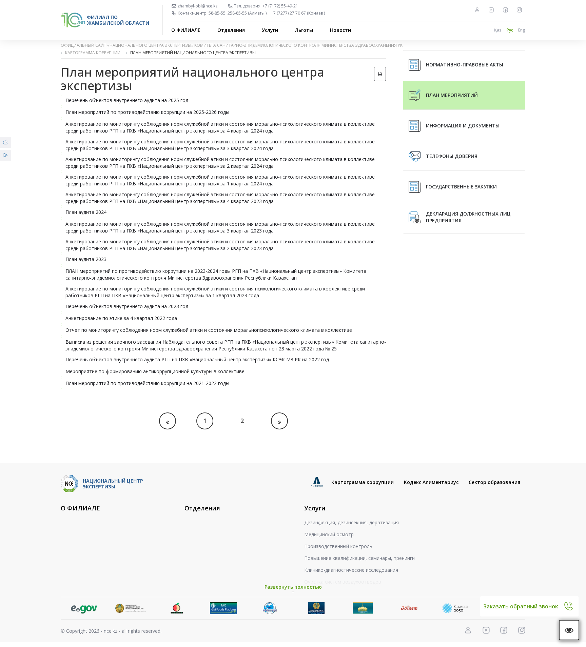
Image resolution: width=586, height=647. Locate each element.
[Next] (279, 420)
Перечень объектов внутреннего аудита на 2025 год (126, 100)
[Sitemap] (477, 10)
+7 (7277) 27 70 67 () (298, 13)
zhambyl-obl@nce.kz (197, 6)
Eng (521, 30)
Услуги (270, 30)
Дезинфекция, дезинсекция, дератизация (351, 522)
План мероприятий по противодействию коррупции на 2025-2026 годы (147, 112)
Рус (510, 30)
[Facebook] (505, 10)
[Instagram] (519, 10)
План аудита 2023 (85, 259)
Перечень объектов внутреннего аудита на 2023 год (126, 306)
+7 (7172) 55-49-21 (280, 6)
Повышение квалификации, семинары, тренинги (359, 558)
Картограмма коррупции (362, 482)
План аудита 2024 (85, 212)
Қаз (498, 30)
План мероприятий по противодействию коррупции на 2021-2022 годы (147, 383)
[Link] (84, 608)
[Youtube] (491, 10)
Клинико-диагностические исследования (351, 570)
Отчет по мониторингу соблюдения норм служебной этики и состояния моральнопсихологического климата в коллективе (208, 330)
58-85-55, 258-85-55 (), (238, 13)
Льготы (304, 30)
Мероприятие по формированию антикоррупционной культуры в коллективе (155, 371)
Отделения (231, 30)
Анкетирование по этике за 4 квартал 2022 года (121, 318)
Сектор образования (494, 482)
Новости (340, 30)
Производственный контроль (338, 546)
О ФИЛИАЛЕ (185, 30)
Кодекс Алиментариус (431, 482)
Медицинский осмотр (329, 534)
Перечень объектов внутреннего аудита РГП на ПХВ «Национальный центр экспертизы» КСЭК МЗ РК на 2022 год (197, 359)
